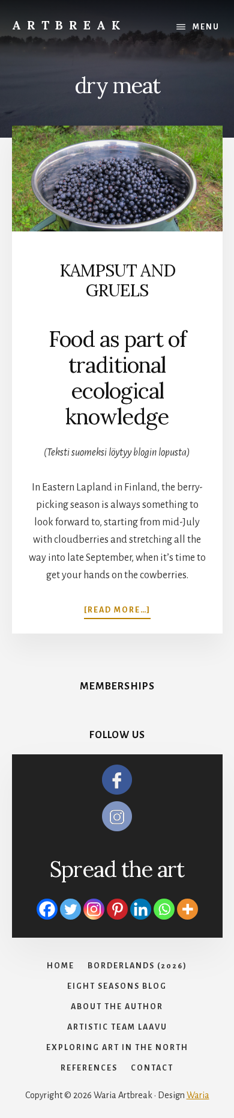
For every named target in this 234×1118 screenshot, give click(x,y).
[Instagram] (93, 909)
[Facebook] (47, 909)
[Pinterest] (117, 909)
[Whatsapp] (164, 909)
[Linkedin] (140, 909)
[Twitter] (70, 909)
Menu (206, 27)
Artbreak (69, 24)
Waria (198, 1095)
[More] (187, 909)
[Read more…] (117, 611)
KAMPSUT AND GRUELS (117, 281)
